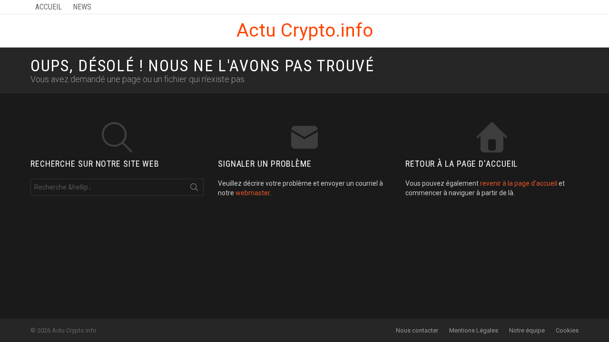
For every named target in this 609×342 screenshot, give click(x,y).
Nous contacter (417, 330)
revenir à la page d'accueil (518, 183)
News (82, 6)
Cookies (567, 330)
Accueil (48, 6)
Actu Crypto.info (304, 30)
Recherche (194, 189)
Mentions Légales (473, 330)
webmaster (253, 193)
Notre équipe (527, 330)
